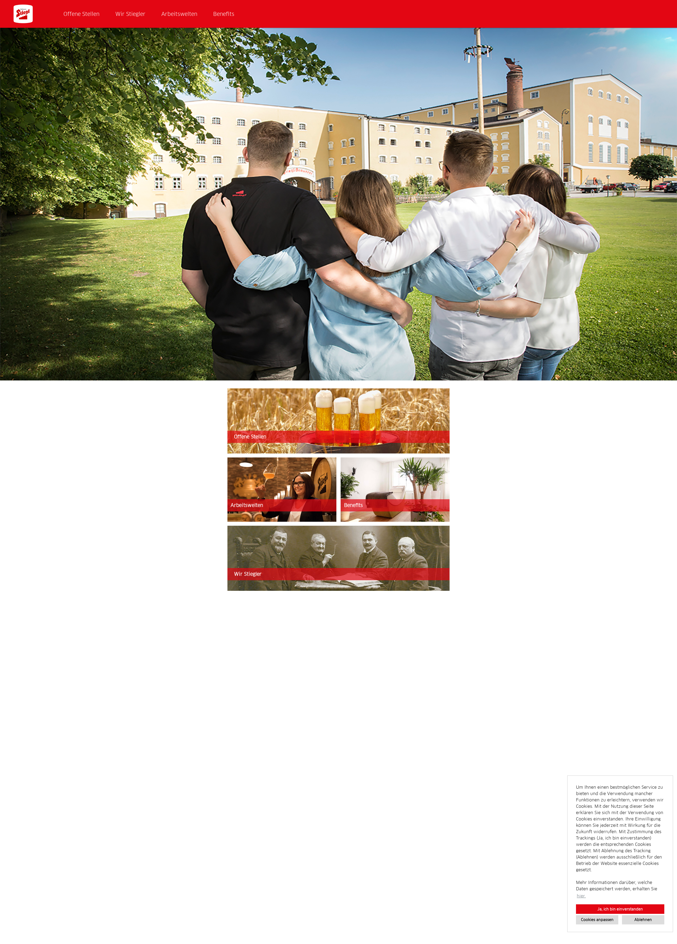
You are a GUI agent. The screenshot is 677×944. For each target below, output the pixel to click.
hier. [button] (581, 896)
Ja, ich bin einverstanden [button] (620, 909)
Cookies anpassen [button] (597, 919)
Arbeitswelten (179, 14)
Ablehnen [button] (643, 919)
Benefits (223, 14)
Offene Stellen (81, 14)
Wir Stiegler (130, 14)
